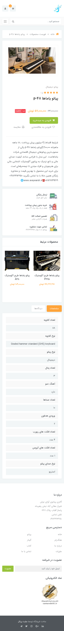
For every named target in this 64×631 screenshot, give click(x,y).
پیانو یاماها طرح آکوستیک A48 (17, 277)
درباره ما (58, 546)
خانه (60, 534)
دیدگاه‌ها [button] (38, 308)
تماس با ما (26, 551)
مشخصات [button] (54, 308)
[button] (13, 8)
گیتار (29, 540)
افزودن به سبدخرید (42, 120)
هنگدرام (58, 540)
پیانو (29, 534)
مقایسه (17, 127)
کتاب (29, 546)
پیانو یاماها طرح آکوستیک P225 (46, 277)
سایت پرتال (22, 621)
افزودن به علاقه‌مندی (42, 127)
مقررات (59, 551)
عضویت (8, 568)
